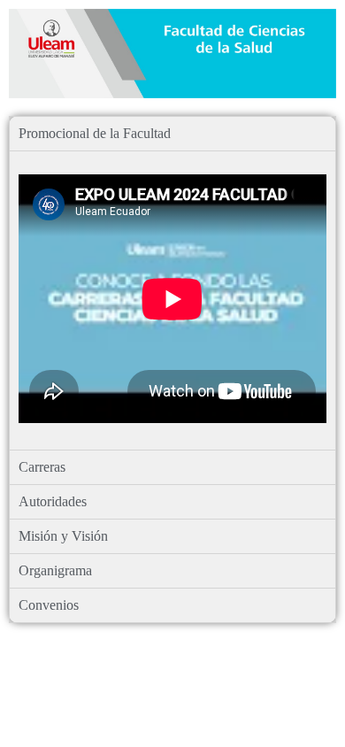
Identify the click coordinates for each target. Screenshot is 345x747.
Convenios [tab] (49, 604)
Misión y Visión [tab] (63, 535)
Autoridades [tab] (53, 501)
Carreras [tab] (42, 466)
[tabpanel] (172, 300)
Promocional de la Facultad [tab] (95, 133)
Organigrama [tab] (55, 570)
